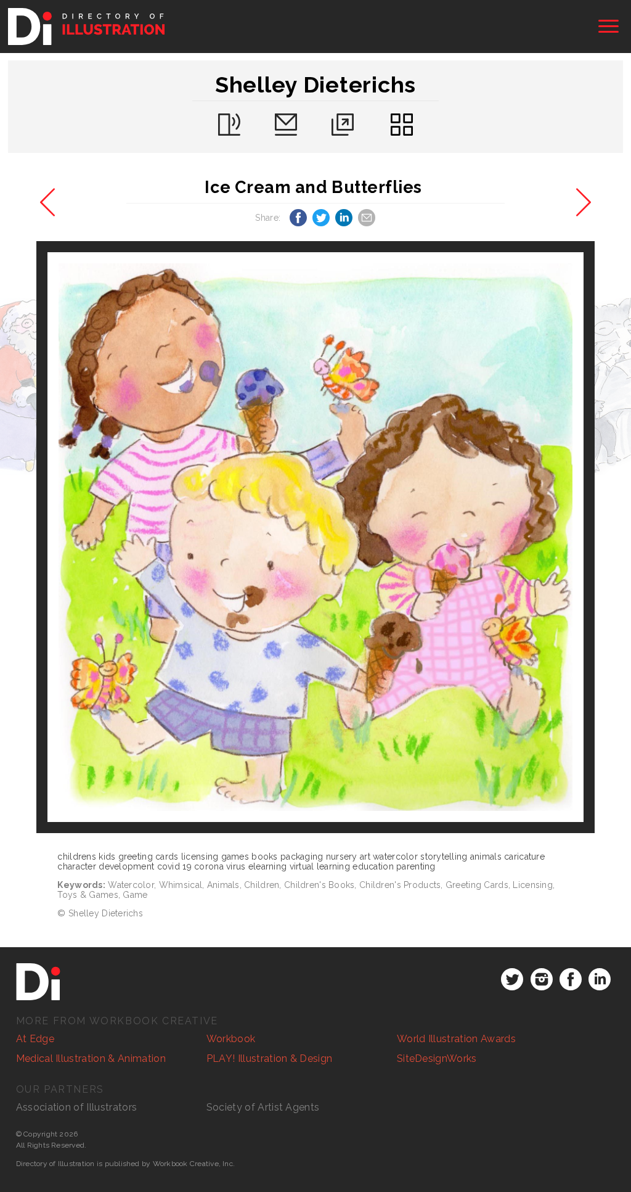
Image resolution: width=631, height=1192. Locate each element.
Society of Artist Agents (263, 1107)
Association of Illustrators (76, 1107)
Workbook (231, 1039)
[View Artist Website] (316, 537)
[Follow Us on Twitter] (512, 979)
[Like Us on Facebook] (571, 979)
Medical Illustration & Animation (91, 1058)
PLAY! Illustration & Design (269, 1058)
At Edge (35, 1039)
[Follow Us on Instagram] (542, 979)
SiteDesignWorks (437, 1058)
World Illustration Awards (456, 1039)
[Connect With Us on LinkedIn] (599, 979)
